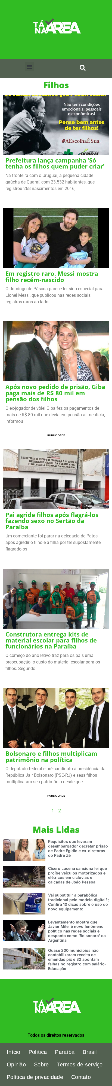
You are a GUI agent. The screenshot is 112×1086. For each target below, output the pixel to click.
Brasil (90, 1052)
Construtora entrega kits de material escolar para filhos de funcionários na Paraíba (51, 640)
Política (38, 1052)
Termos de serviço (80, 1064)
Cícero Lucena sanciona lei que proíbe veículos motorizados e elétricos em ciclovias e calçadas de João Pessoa (77, 875)
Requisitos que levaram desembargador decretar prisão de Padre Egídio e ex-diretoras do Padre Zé (78, 848)
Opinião (16, 1064)
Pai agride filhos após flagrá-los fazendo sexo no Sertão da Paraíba (51, 520)
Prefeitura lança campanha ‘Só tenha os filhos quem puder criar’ (54, 163)
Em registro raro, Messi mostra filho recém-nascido (51, 276)
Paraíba (64, 1052)
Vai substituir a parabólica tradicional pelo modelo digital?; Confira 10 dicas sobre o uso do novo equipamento (78, 902)
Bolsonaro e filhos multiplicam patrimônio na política (51, 756)
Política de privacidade (35, 1077)
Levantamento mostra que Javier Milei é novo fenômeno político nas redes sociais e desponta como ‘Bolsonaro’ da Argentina (77, 931)
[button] (29, 66)
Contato (81, 1077)
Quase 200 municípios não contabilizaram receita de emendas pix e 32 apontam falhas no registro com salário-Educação (77, 959)
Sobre (41, 1064)
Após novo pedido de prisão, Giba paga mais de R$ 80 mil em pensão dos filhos (55, 393)
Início (13, 1052)
